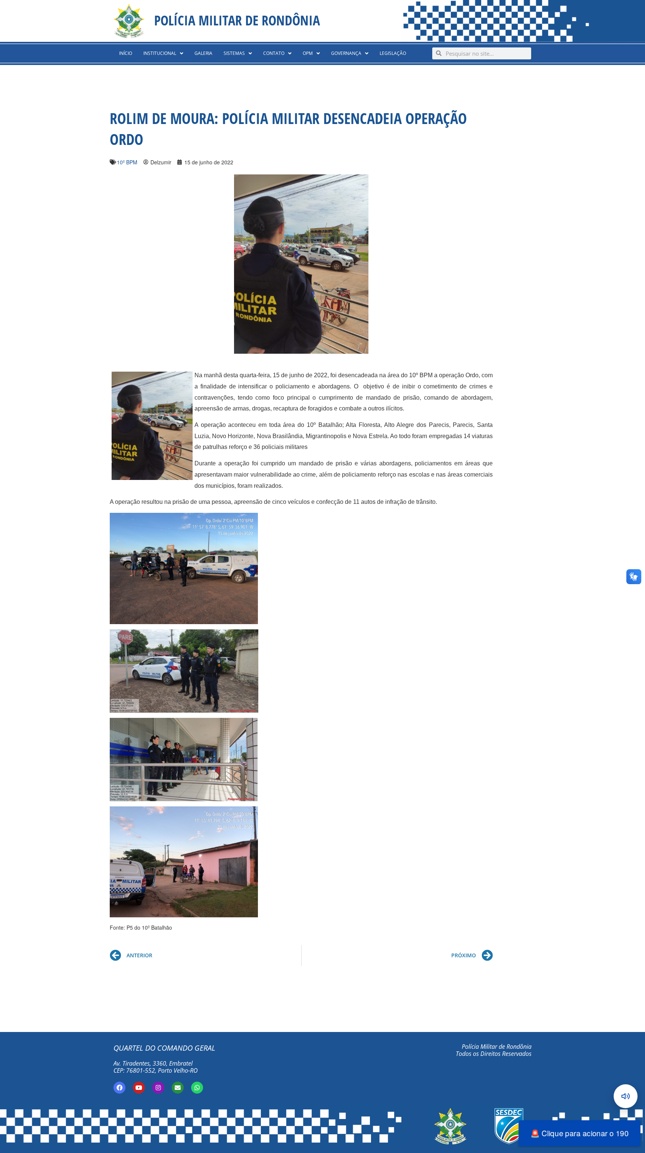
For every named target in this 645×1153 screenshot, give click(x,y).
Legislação (393, 53)
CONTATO (273, 53)
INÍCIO (125, 53)
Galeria (203, 53)
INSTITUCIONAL (159, 53)
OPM (308, 53)
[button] (163, 53)
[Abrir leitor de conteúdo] (626, 1096)
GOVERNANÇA (346, 53)
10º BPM (127, 162)
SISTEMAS (234, 53)
